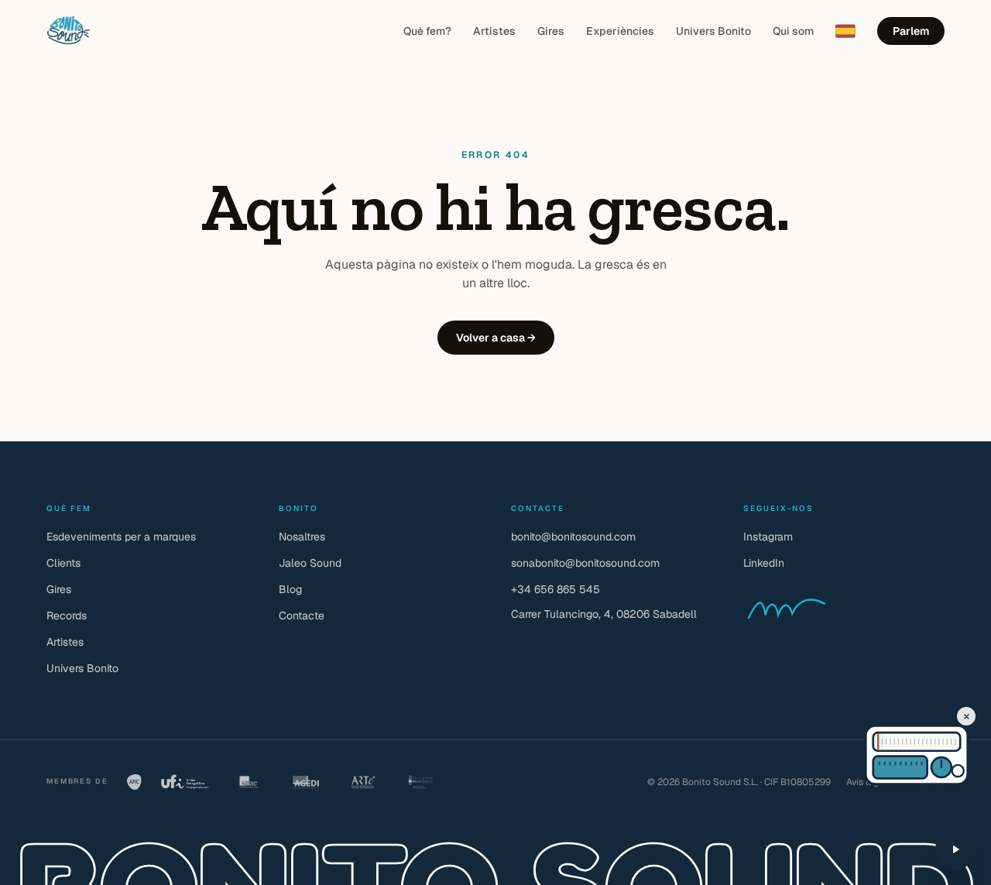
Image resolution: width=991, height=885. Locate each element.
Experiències (620, 31)
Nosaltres (302, 537)
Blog (290, 589)
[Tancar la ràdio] (966, 716)
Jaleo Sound (310, 563)
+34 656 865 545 (555, 589)
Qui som (793, 31)
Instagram (768, 537)
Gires (550, 31)
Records (66, 616)
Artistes (494, 31)
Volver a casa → (496, 338)
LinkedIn (763, 563)
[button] (886, 741)
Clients (63, 563)
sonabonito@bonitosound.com (585, 563)
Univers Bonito (713, 31)
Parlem (911, 31)
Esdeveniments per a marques (121, 537)
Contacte (301, 616)
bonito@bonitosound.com (573, 537)
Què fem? (427, 31)
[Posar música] (955, 849)
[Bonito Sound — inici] (68, 31)
